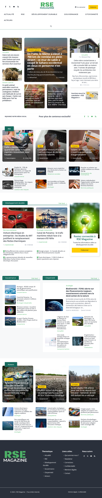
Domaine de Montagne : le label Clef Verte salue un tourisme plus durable (90, 320)
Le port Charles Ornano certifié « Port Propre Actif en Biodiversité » (27, 320)
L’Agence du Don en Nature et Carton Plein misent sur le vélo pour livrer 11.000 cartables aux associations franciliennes (63, 323)
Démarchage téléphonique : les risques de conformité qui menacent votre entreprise (23, 183)
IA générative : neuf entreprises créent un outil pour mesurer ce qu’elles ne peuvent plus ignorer (90, 340)
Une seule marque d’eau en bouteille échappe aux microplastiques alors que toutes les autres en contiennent (63, 341)
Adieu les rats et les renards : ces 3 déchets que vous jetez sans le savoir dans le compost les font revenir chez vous (57, 99)
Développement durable (44, 14)
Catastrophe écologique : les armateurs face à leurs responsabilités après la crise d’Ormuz (57, 410)
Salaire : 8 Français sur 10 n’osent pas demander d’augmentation (83, 152)
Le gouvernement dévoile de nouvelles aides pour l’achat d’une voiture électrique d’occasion (17, 259)
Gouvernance (71, 14)
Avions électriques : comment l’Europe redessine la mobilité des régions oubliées (23, 410)
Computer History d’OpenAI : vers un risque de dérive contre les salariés (51, 152)
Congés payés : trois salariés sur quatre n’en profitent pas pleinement (90, 410)
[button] (51, 26)
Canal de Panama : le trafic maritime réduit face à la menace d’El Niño (50, 235)
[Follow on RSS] (18, 6)
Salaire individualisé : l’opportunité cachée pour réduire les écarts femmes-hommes (90, 182)
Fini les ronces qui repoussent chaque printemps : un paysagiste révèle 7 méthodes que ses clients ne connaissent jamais (34, 98)
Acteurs (8, 20)
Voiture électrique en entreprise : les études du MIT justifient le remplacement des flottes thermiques (17, 236)
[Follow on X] (9, 6)
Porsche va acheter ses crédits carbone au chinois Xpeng (90, 169)
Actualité (9, 14)
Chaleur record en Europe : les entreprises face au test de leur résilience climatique (51, 393)
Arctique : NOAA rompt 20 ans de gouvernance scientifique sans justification (27, 288)
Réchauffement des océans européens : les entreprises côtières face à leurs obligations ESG (18, 252)
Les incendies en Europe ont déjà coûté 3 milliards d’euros (57, 183)
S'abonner (93, 7)
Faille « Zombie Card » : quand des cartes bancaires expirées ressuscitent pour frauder (17, 151)
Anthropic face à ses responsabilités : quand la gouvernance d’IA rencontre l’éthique (57, 422)
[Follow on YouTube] (14, 6)
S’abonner (85, 250)
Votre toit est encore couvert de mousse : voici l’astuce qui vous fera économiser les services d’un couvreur (11, 59)
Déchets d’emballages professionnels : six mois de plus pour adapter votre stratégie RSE (89, 422)
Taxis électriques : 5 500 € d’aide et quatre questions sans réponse (50, 258)
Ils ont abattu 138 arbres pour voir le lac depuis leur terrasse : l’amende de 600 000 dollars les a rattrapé (83, 392)
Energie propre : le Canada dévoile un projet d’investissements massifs (51, 252)
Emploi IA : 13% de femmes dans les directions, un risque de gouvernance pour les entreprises (22, 170)
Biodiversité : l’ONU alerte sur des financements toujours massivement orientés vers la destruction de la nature (80, 292)
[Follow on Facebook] (5, 6)
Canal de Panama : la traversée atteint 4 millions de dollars (26, 299)
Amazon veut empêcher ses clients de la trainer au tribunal (57, 170)
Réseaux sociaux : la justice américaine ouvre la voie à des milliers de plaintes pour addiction (27, 309)
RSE (23, 14)
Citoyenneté (91, 14)
